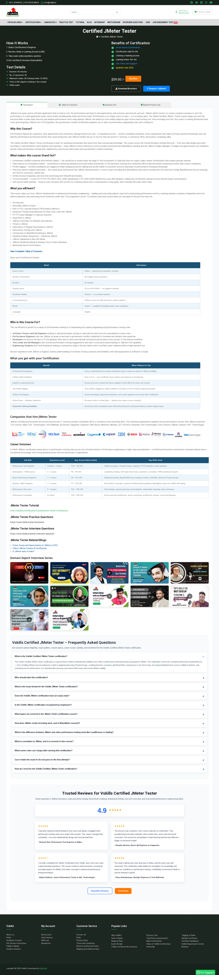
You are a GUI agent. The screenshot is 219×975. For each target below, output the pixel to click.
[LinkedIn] (201, 2)
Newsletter (46, 943)
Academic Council (13, 940)
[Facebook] (192, 2)
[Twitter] (197, 2)
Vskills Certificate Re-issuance (124, 947)
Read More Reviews (100, 891)
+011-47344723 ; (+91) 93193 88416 (23, 2)
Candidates (49, 22)
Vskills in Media (12, 946)
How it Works (117, 938)
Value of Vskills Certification (158, 944)
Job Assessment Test (164, 22)
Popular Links (14, 22)
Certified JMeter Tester (112, 37)
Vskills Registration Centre (192, 944)
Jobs (147, 22)
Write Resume (113, 22)
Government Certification (128, 47)
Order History (46, 937)
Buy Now (133, 78)
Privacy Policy (82, 940)
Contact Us (81, 935)
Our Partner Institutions (16, 943)
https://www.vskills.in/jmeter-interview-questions (32, 534)
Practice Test (66, 22)
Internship (99, 22)
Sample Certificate (189, 938)
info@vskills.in (50, 2)
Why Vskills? (116, 935)
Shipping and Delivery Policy (87, 949)
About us (10, 935)
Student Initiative (13, 949)
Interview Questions (133, 22)
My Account (46, 935)
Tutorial (80, 22)
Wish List (45, 940)
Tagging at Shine (188, 935)
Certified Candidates (190, 941)
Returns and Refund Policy (87, 946)
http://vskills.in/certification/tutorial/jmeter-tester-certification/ (39, 510)
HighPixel (43, 968)
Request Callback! (157, 88)
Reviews (184, 947)
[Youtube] (211, 2)
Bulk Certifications (154, 941)
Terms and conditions (85, 943)
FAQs (78, 937)
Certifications (32, 22)
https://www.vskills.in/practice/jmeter (27, 522)
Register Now (117, 941)
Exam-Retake (117, 944)
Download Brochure (127, 88)
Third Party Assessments (157, 938)
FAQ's (8, 937)
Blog (89, 22)
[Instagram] (206, 2)
